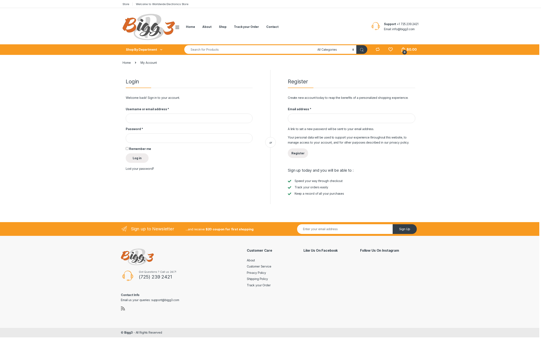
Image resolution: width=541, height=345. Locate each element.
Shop (223, 27)
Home (190, 27)
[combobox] (249, 49)
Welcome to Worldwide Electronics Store (162, 4)
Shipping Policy (257, 279)
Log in (137, 158)
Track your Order (246, 27)
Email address (299, 109)
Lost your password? (140, 168)
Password (134, 129)
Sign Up (404, 229)
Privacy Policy (256, 272)
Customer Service (259, 266)
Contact (272, 27)
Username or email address (147, 109)
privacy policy (398, 142)
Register (298, 153)
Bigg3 (128, 332)
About (206, 27)
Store (126, 4)
